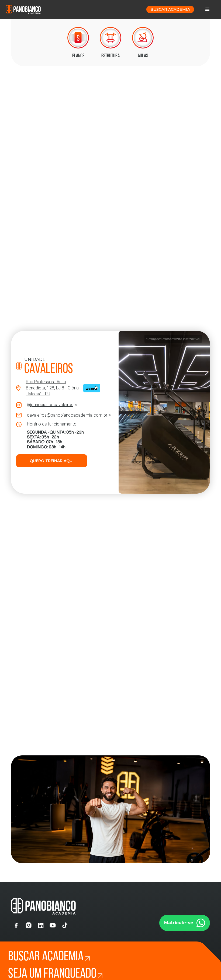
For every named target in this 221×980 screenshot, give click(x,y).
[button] (207, 9)
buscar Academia (170, 9)
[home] (23, 9)
